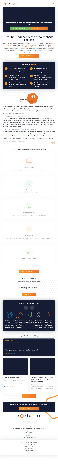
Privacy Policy (29, 446)
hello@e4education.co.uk (29, 437)
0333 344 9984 (29, 433)
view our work (38, 28)
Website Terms (29, 448)
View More (28, 294)
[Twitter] (23, 422)
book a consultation (19, 28)
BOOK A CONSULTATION (27, 55)
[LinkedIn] (35, 422)
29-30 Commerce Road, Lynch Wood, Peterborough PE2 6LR (29, 428)
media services (33, 47)
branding (21, 47)
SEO (26, 47)
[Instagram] (31, 422)
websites (9, 45)
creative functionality (31, 45)
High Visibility (29, 450)
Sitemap (29, 452)
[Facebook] (27, 422)
